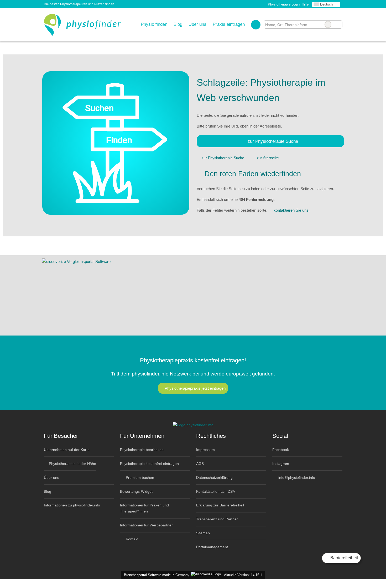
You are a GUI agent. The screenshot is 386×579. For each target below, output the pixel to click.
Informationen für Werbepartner (146, 525)
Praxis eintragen (229, 24)
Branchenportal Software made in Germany (155, 575)
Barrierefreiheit (343, 558)
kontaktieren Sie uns (291, 210)
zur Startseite (268, 158)
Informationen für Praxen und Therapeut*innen (144, 508)
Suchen (338, 24)
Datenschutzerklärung (214, 477)
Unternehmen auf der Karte (67, 450)
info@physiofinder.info (296, 477)
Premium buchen (139, 477)
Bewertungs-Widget (136, 491)
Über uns (197, 24)
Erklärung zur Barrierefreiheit (220, 505)
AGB (200, 463)
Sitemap (203, 533)
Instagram (280, 463)
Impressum (205, 450)
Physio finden (154, 24)
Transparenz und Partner (217, 519)
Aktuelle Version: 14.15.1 (243, 575)
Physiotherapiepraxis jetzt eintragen (195, 388)
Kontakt (131, 539)
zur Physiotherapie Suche (273, 141)
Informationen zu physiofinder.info (72, 505)
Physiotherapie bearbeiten (142, 450)
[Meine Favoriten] (255, 24)
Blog (178, 24)
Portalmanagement (212, 547)
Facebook (280, 450)
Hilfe (305, 4)
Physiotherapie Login (283, 4)
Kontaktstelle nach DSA (215, 491)
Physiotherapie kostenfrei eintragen (149, 463)
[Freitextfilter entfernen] (328, 24)
